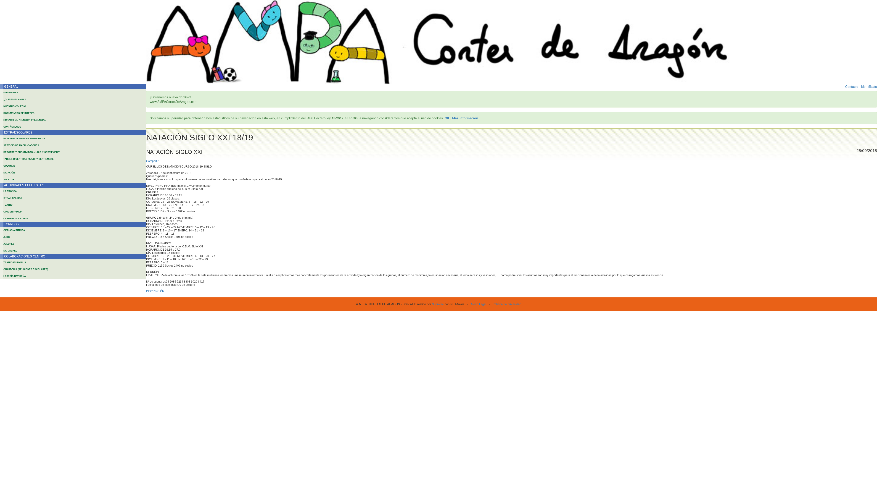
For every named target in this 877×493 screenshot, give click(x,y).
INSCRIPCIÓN (155, 291)
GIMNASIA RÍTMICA (14, 230)
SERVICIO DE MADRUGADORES (21, 145)
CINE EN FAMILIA (12, 211)
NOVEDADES (10, 92)
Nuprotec (438, 304)
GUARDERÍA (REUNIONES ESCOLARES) (25, 269)
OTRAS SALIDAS (12, 198)
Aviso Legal (478, 304)
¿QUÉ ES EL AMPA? (14, 99)
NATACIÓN (9, 172)
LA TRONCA (10, 191)
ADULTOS (8, 179)
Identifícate (869, 86)
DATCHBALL (10, 250)
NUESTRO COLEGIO (14, 106)
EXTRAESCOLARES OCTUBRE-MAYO (24, 138)
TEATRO (8, 205)
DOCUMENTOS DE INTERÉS (18, 113)
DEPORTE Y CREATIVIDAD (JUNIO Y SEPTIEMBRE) (31, 152)
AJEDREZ (8, 244)
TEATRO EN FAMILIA (14, 262)
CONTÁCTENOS (12, 127)
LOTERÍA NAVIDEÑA (14, 276)
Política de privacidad (507, 304)
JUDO (6, 237)
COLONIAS (9, 166)
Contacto (851, 86)
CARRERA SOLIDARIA (15, 218)
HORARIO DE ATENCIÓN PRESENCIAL (24, 120)
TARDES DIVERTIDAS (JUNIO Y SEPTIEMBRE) (28, 159)
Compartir (152, 161)
